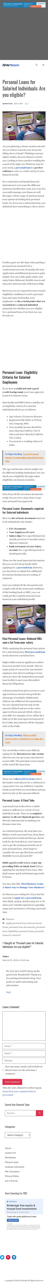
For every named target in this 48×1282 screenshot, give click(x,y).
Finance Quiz (11, 1162)
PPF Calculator (12, 1171)
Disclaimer (10, 1157)
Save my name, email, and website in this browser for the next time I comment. (23, 1070)
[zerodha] (24, 7)
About (8, 1148)
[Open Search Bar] (36, 64)
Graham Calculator (14, 1167)
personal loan (23, 167)
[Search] (39, 1113)
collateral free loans (24, 779)
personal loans (26, 931)
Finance (10, 919)
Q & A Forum (11, 1180)
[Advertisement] (24, 36)
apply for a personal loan (28, 898)
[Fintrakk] (10, 64)
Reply (8, 992)
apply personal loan (16, 923)
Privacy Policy (12, 1176)
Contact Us (10, 1152)
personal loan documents (22, 927)
